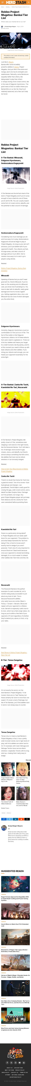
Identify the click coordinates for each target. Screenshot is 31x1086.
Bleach (11, 62)
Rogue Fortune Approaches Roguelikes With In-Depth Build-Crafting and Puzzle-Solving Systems (15, 898)
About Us (9, 1067)
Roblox (16, 67)
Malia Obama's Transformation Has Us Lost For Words (22, 803)
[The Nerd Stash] (16, 2)
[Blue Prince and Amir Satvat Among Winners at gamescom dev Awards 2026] (15, 1015)
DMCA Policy (5, 1072)
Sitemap (7, 1074)
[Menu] (3, 2)
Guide (3, 813)
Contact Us (14, 1072)
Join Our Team (18, 1067)
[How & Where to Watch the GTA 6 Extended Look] (15, 911)
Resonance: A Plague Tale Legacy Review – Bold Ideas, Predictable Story (14, 950)
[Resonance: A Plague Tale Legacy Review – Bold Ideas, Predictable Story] (15, 937)
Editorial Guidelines (18, 1074)
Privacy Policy (20, 1070)
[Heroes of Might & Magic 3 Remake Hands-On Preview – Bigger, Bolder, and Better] (15, 963)
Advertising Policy (15, 1077)
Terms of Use (24, 1072)
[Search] (28, 2)
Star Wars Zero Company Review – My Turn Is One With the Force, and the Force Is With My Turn (15, 1002)
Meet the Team (9, 1070)
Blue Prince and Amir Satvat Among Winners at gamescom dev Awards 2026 (15, 1029)
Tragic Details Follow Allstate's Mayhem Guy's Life (7, 779)
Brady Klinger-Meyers (10, 26)
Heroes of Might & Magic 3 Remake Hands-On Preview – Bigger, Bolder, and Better (15, 976)
